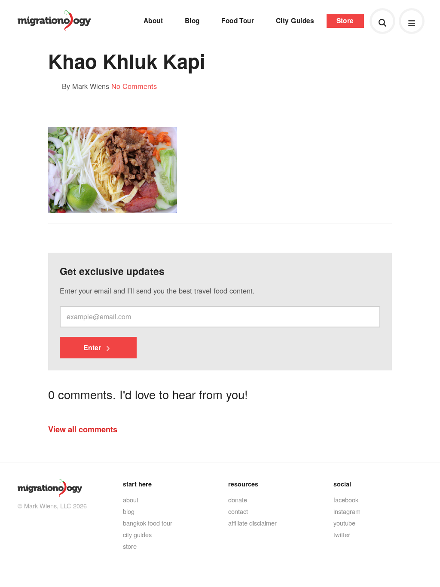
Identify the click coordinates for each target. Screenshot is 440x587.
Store (345, 20)
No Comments (134, 86)
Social (342, 484)
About (153, 20)
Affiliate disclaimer (252, 522)
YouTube (344, 522)
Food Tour (237, 20)
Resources (243, 484)
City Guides (295, 20)
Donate (237, 499)
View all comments (82, 429)
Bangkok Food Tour (147, 522)
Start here (137, 484)
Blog (192, 20)
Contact (238, 511)
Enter (93, 347)
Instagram (347, 511)
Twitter (341, 534)
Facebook (345, 499)
